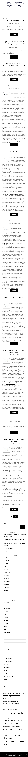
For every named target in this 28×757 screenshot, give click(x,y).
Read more (14, 34)
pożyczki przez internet (15, 718)
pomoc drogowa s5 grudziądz (7, 710)
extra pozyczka (5, 696)
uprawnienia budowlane (16, 726)
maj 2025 (6, 596)
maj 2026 (6, 563)
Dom (5, 614)
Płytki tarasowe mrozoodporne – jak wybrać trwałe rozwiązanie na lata (14, 19)
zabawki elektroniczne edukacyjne (12, 736)
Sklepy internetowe (8, 658)
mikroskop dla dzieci (11, 704)
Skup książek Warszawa (6, 721)
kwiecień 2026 (7, 566)
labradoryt (9, 701)
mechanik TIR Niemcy (14, 701)
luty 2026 (6, 569)
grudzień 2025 (7, 575)
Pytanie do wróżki (14, 221)
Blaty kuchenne (15, 693)
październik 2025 (7, 581)
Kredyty (5, 626)
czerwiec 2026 (7, 560)
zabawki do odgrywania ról (12, 730)
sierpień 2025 (7, 587)
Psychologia (6, 649)
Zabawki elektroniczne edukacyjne (14, 297)
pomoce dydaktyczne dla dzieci (13, 714)
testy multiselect (10, 723)
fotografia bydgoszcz (11, 696)
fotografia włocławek (18, 696)
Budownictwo (7, 608)
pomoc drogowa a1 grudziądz (20, 707)
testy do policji (5, 723)
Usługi (5, 670)
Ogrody (5, 644)
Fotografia (6, 623)
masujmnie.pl (17, 489)
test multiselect (19, 721)
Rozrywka (6, 655)
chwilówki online (5, 695)
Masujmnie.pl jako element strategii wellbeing (14, 440)
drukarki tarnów (11, 695)
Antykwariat (5, 693)
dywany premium (17, 695)
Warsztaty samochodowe (9, 676)
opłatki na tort (21, 706)
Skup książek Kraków (19, 720)
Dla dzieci (6, 611)
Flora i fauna (6, 620)
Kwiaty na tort (14, 151)
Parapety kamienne (6, 707)
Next (16, 516)
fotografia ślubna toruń (6, 698)
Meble (5, 635)
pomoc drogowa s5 (14, 709)
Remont (5, 652)
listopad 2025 (7, 578)
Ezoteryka (6, 617)
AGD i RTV (6, 602)
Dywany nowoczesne (14, 86)
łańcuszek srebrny (6, 746)
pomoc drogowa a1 (12, 707)
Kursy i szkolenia (7, 632)
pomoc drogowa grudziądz (7, 709)
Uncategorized (7, 667)
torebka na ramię (16, 723)
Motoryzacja (6, 638)
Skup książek (13, 720)
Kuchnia (5, 629)
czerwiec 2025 (7, 593)
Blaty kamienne (9, 693)
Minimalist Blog (10, 755)
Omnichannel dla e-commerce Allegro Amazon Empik (14, 351)
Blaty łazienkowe (21, 693)
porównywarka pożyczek (6, 718)
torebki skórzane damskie (7, 726)
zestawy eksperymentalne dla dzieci (13, 742)
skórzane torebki (13, 721)
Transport (6, 664)
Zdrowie (5, 679)
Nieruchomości (7, 641)
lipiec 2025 (6, 590)
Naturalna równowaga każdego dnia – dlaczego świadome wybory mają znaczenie (14, 42)
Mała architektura (14, 419)
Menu (25, 12)
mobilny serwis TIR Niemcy (7, 706)
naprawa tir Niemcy (15, 706)
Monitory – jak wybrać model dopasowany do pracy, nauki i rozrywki (14, 64)
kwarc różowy (5, 701)
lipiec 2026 (6, 557)
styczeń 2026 (7, 572)
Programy (6, 646)
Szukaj (4, 523)
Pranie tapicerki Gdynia (6, 720)
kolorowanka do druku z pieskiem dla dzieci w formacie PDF (12, 699)
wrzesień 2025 (7, 584)
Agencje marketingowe (9, 605)
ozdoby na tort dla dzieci (11, 194)
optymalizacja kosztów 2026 (9, 384)
